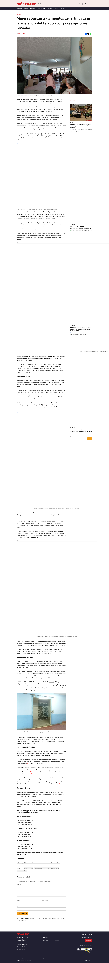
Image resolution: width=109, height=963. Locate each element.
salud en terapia (46, 868)
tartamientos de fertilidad (21, 870)
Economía (32, 8)
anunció (52, 682)
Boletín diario (78, 3)
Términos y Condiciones (22, 946)
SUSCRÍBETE (88, 940)
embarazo (26, 868)
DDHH (44, 8)
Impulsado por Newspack (29, 960)
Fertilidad (31, 868)
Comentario (19, 884)
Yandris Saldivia (21, 33)
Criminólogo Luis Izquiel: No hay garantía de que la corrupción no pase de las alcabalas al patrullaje (80, 126)
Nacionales (50, 8)
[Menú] (91, 4)
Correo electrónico (45, 900)
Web (17, 906)
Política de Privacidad (22, 944)
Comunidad (19, 8)
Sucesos (26, 8)
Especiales (56, 8)
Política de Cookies (21, 949)
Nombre (18, 900)
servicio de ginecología (55, 868)
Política (38, 8)
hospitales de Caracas (38, 868)
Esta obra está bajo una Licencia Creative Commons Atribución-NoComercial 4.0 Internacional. (33, 958)
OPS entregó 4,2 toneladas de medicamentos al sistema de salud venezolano (38, 863)
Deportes (62, 8)
